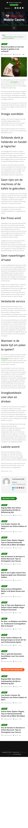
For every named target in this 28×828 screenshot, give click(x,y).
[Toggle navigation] (14, 27)
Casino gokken (14, 82)
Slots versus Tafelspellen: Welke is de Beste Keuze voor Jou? (13, 591)
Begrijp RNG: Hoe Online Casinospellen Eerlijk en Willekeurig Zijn (11, 510)
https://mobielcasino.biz (18, 484)
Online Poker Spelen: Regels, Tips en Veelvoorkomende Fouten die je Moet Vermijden (13, 542)
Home (3, 35)
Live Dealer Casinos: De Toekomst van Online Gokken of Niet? (14, 526)
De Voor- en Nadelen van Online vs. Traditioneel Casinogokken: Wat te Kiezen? (14, 623)
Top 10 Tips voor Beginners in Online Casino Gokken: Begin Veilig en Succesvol (13, 607)
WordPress (22, 752)
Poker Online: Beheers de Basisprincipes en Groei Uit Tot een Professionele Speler (13, 640)
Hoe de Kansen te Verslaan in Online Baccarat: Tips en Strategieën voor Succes (13, 559)
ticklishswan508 (8, 54)
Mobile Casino (14, 19)
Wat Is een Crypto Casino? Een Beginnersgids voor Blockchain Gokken (13, 575)
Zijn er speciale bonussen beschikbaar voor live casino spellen (12, 656)
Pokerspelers (4, 358)
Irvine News (10, 754)
